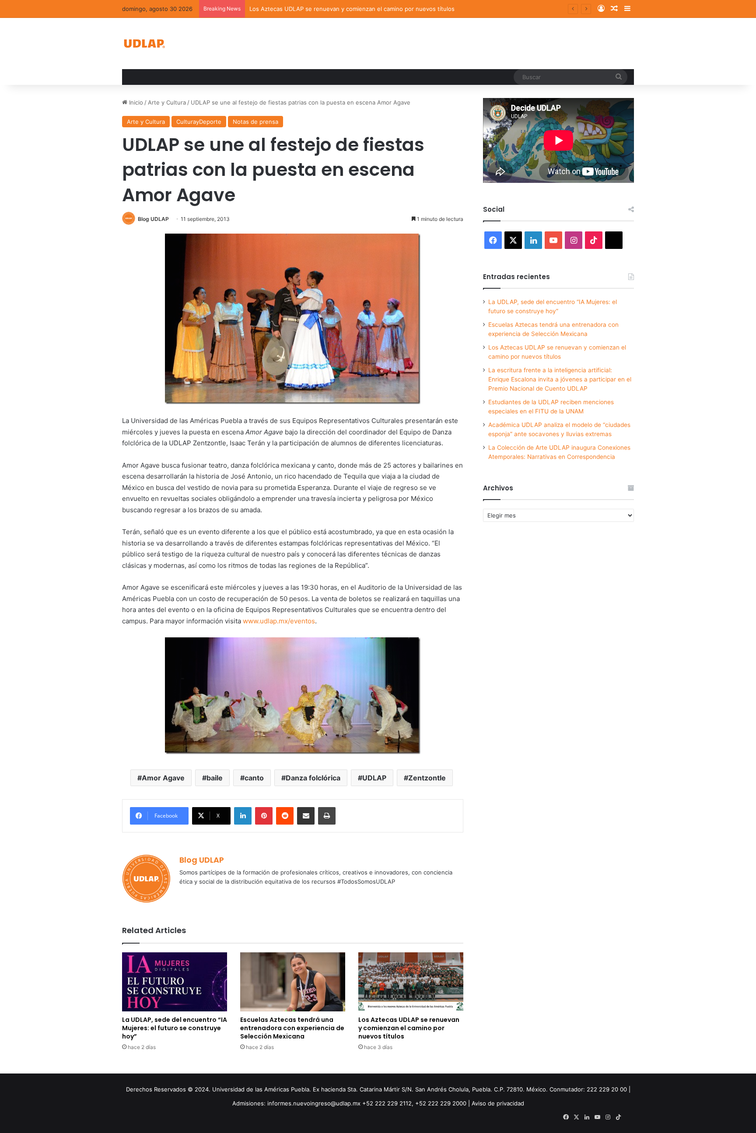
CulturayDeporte (198, 121)
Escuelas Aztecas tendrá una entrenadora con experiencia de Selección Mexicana (292, 1028)
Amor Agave (163, 777)
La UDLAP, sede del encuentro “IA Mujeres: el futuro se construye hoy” (174, 1028)
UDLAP (374, 777)
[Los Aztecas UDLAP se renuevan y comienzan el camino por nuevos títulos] (410, 981)
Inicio (135, 102)
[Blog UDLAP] (144, 43)
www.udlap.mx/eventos (279, 621)
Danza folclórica (313, 777)
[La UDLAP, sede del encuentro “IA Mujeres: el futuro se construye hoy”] (174, 981)
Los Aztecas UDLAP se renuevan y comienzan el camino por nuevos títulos (352, 8)
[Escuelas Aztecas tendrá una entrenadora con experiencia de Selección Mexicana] (292, 981)
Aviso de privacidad (498, 1103)
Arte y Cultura (167, 102)
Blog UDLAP (153, 219)
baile (214, 777)
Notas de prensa (255, 121)
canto (254, 777)
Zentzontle (427, 777)
